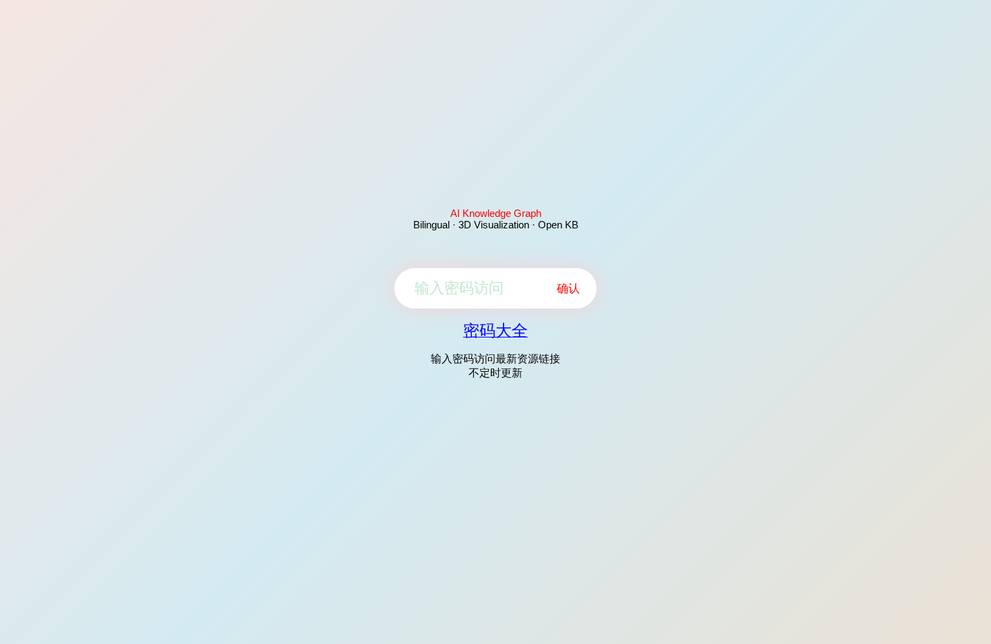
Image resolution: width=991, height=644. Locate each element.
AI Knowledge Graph (495, 213)
